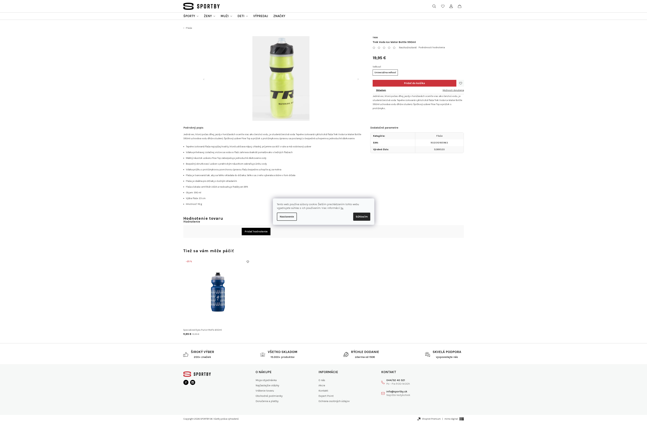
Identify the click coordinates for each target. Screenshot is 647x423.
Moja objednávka (266, 380)
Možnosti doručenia (453, 90)
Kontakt (323, 390)
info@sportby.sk (396, 391)
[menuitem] (191, 16)
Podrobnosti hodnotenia (432, 47)
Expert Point (326, 395)
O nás (322, 380)
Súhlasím (362, 216)
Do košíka (414, 83)
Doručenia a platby (267, 401)
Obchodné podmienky (269, 395)
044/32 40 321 (395, 380)
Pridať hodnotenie (256, 231)
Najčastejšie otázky (267, 385)
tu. (342, 208)
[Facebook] (185, 382)
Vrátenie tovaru (265, 390)
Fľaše (439, 135)
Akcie (322, 385)
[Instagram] (192, 382)
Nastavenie (287, 216)
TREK (375, 37)
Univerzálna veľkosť (385, 72)
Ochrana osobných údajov (334, 401)
